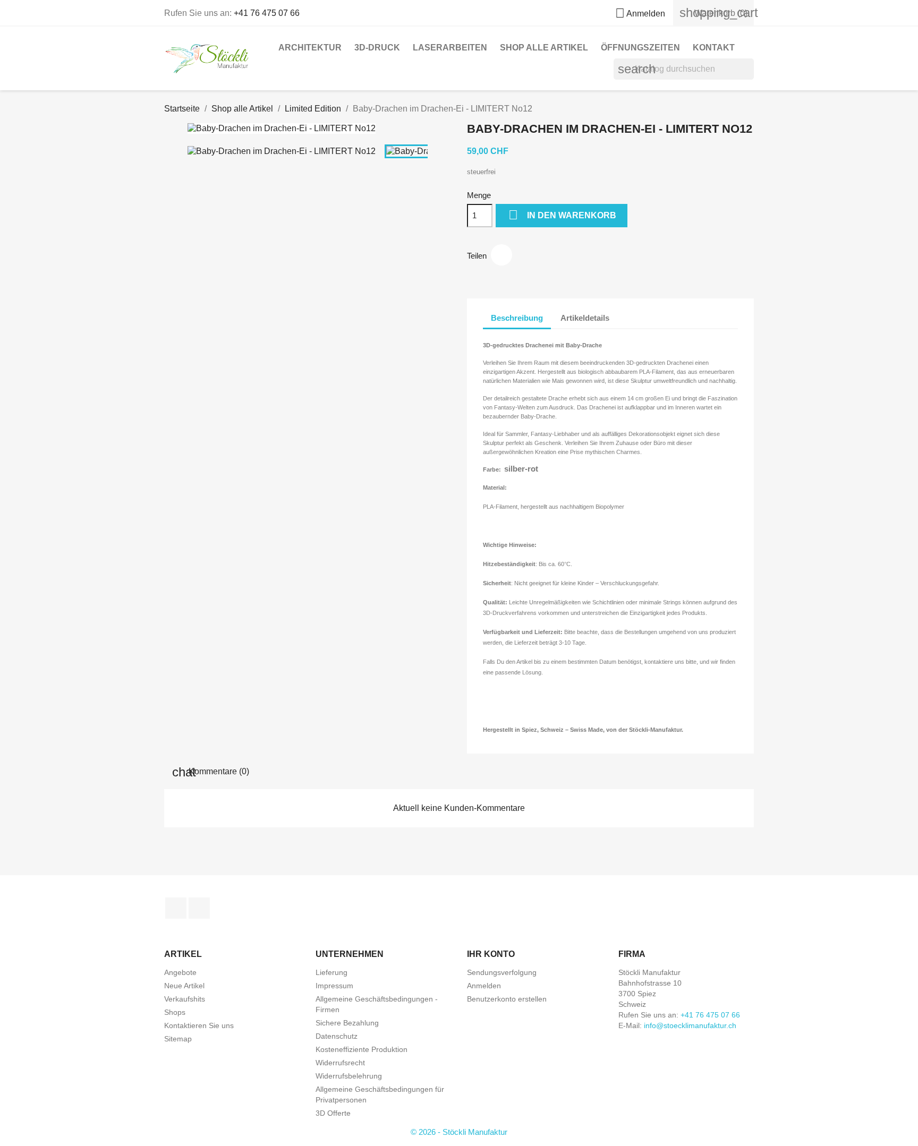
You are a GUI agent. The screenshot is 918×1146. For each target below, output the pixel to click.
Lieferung (331, 972)
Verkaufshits (184, 999)
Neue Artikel (184, 985)
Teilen (501, 255)
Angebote (180, 972)
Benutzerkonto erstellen (507, 999)
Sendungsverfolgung (502, 972)
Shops (174, 1012)
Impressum (334, 985)
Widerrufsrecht (340, 1062)
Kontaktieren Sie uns (199, 1025)
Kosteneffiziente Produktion (361, 1049)
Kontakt (714, 47)
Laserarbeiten (450, 47)
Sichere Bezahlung (347, 1023)
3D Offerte (333, 1113)
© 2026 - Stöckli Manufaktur (459, 1131)
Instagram (199, 908)
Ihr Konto (491, 954)
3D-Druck (377, 47)
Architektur (310, 47)
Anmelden (484, 985)
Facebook (175, 908)
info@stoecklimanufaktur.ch (690, 1025)
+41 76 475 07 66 (267, 13)
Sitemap (178, 1038)
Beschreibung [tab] (517, 317)
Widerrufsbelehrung (349, 1076)
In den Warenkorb (562, 215)
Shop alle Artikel (544, 47)
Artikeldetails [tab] (584, 317)
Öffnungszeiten (640, 47)
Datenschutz (337, 1036)
